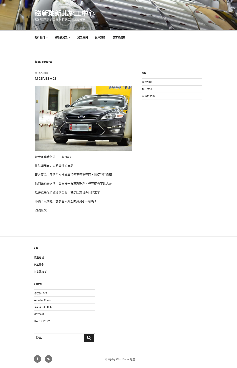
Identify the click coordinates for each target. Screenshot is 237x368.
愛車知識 (100, 37)
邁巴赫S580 (41, 293)
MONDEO (45, 78)
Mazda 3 (39, 314)
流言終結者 (119, 37)
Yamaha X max (42, 300)
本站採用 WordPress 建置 (120, 359)
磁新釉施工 (61, 37)
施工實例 (82, 37)
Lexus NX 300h (43, 307)
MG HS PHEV (42, 321)
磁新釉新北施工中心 (65, 13)
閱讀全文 (41, 210)
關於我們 (39, 37)
